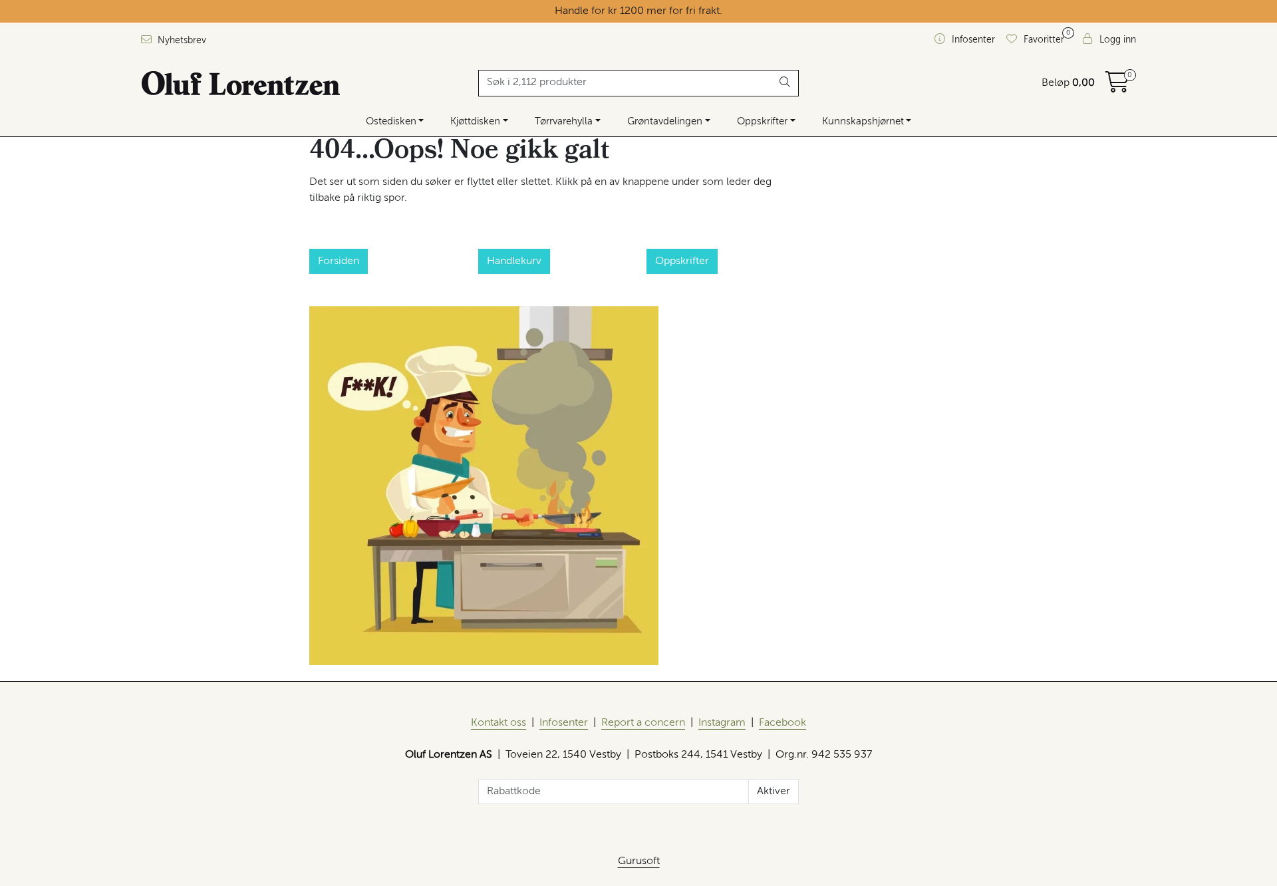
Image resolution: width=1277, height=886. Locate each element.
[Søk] (785, 83)
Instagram (722, 723)
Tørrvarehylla (564, 121)
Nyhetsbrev (180, 40)
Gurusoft (639, 861)
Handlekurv (514, 261)
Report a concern (643, 723)
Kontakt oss (498, 723)
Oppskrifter (762, 121)
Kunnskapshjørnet (863, 121)
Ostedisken (391, 121)
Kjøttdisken (475, 121)
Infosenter (563, 723)
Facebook (782, 723)
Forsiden (338, 261)
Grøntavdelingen (664, 121)
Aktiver (773, 791)
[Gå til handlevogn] (1117, 87)
